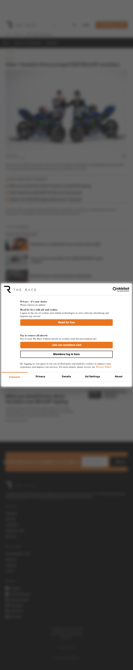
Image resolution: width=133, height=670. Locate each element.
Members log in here (66, 354)
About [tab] (119, 376)
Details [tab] (66, 376)
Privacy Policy (103, 367)
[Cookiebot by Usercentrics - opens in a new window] (115, 289)
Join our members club (66, 345)
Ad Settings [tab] (92, 376)
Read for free (66, 322)
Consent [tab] (14, 377)
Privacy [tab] (40, 376)
